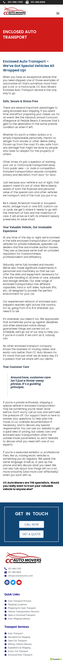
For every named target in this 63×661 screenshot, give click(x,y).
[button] (58, 13)
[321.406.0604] (27, 2)
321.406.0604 (38, 2)
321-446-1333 (15, 2)
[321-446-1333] (4, 2)
